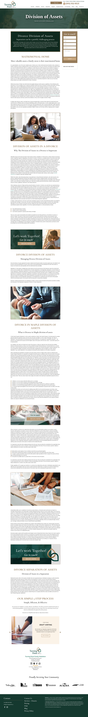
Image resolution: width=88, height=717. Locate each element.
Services (32, 6)
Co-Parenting (67, 6)
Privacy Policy (29, 711)
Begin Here (56, 2)
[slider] (34, 139)
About (73, 6)
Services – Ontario (30, 701)
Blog (77, 6)
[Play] (12, 139)
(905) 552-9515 (8, 702)
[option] (10, 685)
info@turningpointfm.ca (8, 704)
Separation (48, 6)
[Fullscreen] (58, 139)
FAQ (26, 706)
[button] (35, 126)
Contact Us (81, 6)
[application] (35, 127)
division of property (54, 94)
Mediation (38, 6)
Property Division (59, 6)
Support (53, 6)
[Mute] (56, 139)
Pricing (26, 703)
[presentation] (10, 632)
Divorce (42, 6)
